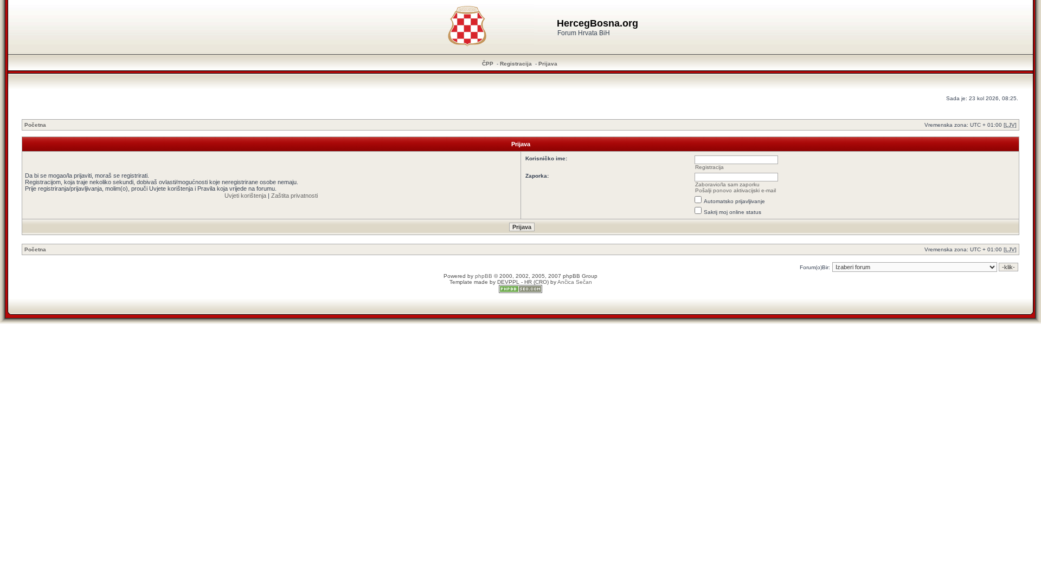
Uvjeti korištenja (245, 195)
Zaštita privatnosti (294, 195)
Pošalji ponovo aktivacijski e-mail (735, 190)
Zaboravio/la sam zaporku (727, 184)
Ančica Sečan (574, 282)
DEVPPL (508, 282)
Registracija (516, 64)
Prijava (547, 64)
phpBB (483, 276)
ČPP (487, 64)
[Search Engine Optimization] (520, 291)
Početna (35, 125)
